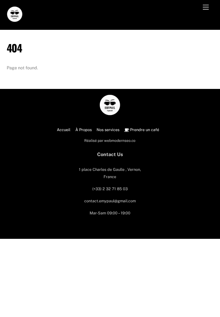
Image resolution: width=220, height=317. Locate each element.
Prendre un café (144, 129)
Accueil (63, 129)
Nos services (108, 129)
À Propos (83, 129)
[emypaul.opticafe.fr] (15, 19)
